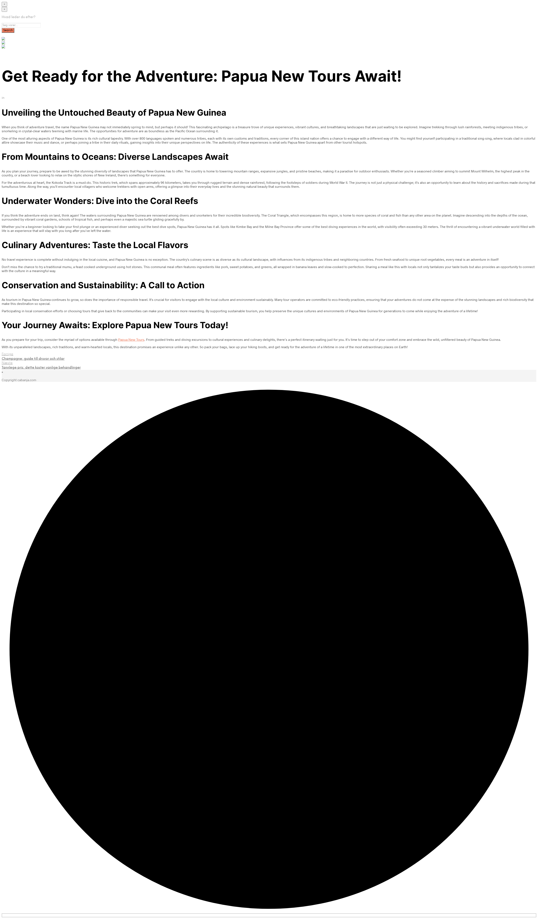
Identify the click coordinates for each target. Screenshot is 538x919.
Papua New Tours (131, 339)
